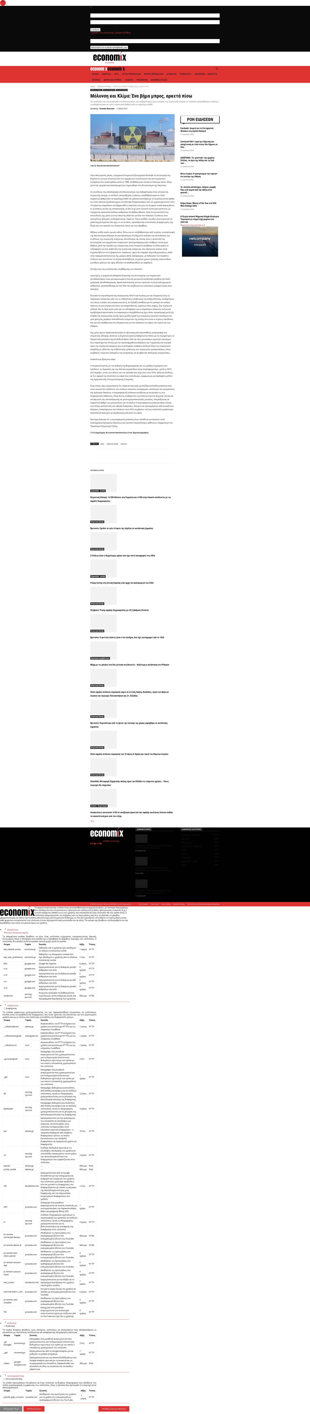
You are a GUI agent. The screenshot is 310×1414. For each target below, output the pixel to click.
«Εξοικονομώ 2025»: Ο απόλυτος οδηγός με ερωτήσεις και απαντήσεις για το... (152, 892)
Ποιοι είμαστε (143, 904)
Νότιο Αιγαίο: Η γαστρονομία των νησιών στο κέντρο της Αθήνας (198, 175)
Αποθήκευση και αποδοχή (114, 1408)
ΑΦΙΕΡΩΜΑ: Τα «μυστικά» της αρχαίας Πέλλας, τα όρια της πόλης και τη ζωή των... (197, 160)
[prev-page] (91, 821)
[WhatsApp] (129, 458)
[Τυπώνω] (151, 458)
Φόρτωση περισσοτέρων (191, 225)
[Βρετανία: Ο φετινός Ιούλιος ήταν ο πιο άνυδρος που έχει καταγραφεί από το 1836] (132, 623)
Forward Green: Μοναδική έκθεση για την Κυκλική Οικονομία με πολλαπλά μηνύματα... (153, 869)
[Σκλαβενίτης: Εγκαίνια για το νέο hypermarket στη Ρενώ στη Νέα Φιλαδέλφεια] (155, 838)
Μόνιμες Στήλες (159, 80)
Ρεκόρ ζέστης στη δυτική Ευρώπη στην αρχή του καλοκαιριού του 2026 (122, 583)
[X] (118, 458)
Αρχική (95, 74)
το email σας (96, 44)
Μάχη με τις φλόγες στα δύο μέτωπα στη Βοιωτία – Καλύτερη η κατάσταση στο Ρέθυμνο (129, 664)
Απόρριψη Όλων (11, 1408)
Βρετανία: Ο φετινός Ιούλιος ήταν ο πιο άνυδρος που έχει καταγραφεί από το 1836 (127, 637)
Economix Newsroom (107, 109)
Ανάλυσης (11, 1323)
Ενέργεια (106, 74)
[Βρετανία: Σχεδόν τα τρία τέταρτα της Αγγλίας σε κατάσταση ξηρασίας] (132, 514)
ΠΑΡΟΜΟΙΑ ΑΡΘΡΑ (97, 470)
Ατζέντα (129, 80)
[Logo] (99, 69)
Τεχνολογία (185, 74)
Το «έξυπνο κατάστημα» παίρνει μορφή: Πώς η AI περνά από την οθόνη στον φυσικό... (198, 190)
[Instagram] (93, 843)
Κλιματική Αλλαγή (122, 90)
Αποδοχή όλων (34, 1408)
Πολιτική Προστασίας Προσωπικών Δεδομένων (203, 904)
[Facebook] (112, 458)
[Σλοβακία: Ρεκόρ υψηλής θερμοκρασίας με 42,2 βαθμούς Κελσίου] (132, 596)
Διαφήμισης (12, 1005)
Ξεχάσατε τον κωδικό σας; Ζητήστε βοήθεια (110, 32)
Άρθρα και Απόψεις (113, 80)
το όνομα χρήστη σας (100, 18)
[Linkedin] (140, 458)
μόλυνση (124, 444)
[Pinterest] (123, 458)
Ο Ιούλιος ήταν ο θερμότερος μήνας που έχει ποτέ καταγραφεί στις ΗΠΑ (122, 555)
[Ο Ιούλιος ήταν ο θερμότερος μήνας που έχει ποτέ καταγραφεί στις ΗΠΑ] (132, 541)
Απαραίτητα (12, 929)
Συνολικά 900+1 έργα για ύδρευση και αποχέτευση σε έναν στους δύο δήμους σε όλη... (199, 144)
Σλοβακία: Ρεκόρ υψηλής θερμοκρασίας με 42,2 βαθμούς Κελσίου (119, 610)
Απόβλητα (171, 74)
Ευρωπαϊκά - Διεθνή (98, 491)
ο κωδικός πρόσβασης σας (102, 26)
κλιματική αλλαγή (112, 444)
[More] (157, 458)
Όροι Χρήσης (165, 904)
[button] (217, 69)
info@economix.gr (111, 841)
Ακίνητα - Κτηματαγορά (99, 806)
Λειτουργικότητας (15, 1376)
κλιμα (102, 444)
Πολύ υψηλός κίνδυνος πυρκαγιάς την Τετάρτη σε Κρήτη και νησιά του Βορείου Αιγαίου (129, 754)
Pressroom (142, 80)
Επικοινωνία (155, 904)
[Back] (91, 7)
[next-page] (93, 821)
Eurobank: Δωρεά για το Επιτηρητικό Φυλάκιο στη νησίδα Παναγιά (196, 129)
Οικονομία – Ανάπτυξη (206, 74)
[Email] (146, 458)
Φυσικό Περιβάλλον (153, 74)
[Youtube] (100, 843)
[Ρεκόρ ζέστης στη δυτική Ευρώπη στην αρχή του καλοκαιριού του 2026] (132, 569)
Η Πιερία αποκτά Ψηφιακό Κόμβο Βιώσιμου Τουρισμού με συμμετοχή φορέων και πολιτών (199, 219)
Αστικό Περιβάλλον (131, 74)
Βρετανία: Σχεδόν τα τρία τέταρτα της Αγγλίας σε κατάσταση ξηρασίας (121, 528)
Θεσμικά (96, 80)
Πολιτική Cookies (179, 904)
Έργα (116, 74)
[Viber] (135, 458)
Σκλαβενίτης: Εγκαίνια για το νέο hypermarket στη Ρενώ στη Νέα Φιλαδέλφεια (153, 846)
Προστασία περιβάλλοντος (100, 658)
